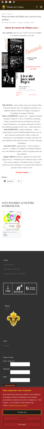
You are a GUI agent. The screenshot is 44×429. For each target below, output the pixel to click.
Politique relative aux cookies (18, 405)
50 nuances (6, 345)
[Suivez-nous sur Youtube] (10, 2)
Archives (7, 309)
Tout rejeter (22, 424)
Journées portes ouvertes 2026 (11, 269)
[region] (22, 408)
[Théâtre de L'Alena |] (4, 6)
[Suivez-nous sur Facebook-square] (6, 2)
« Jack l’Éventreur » (8, 264)
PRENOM (6, 369)
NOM (5, 377)
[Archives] (13, 318)
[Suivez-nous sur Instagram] (14, 2)
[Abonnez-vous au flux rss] (2, 2)
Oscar (5, 234)
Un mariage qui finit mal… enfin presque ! (14, 273)
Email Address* (9, 361)
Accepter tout (22, 412)
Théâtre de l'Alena (10, 22)
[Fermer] (41, 389)
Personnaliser (22, 418)
